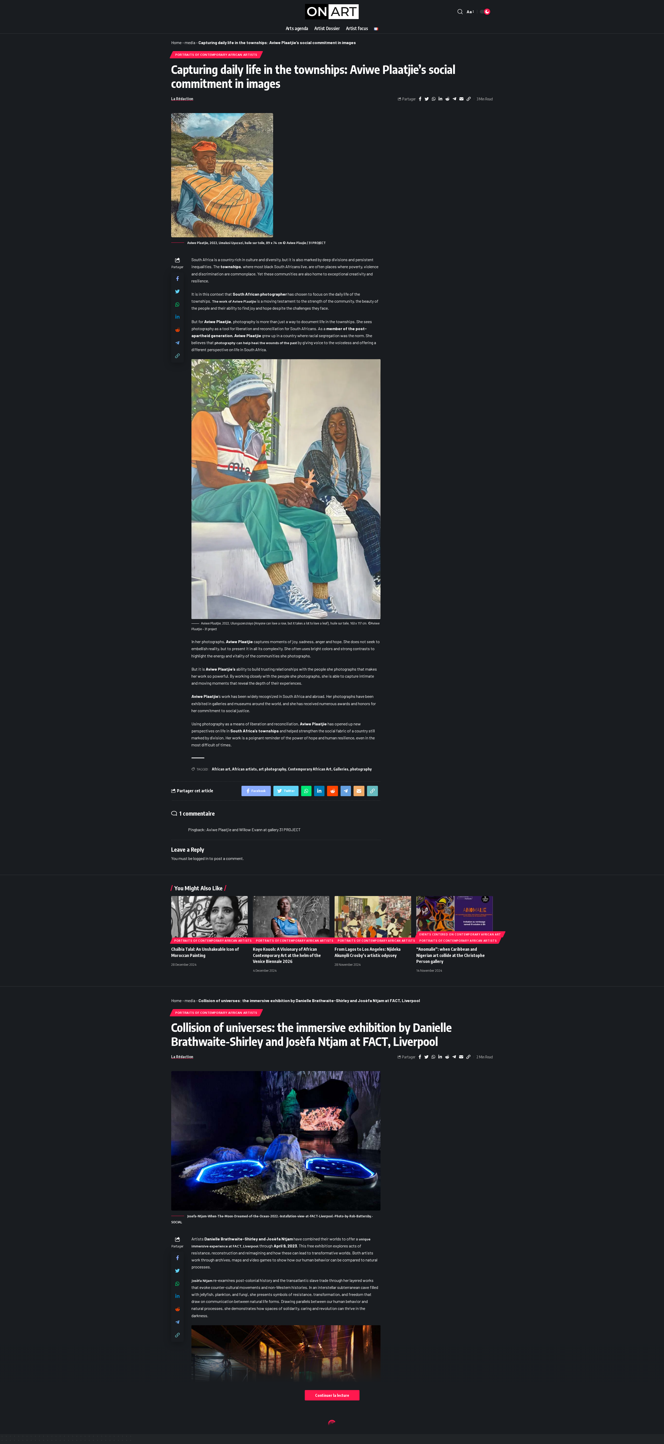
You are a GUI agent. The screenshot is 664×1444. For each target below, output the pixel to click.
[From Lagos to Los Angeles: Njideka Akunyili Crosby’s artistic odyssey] (373, 919)
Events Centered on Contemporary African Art (460, 934)
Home (176, 42)
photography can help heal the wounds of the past (256, 343)
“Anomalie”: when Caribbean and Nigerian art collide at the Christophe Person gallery (450, 955)
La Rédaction (182, 98)
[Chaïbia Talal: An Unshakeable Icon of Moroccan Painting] (209, 919)
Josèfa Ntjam (201, 1281)
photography (361, 769)
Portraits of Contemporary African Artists (216, 55)
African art (221, 769)
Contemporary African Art (309, 769)
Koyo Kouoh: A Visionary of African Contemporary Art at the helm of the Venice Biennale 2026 (287, 955)
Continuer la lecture (332, 1395)
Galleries (340, 769)
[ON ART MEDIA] (332, 11)
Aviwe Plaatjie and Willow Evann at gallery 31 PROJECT (253, 829)
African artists (244, 769)
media (190, 42)
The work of (234, 301)
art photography (272, 769)
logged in (201, 858)
